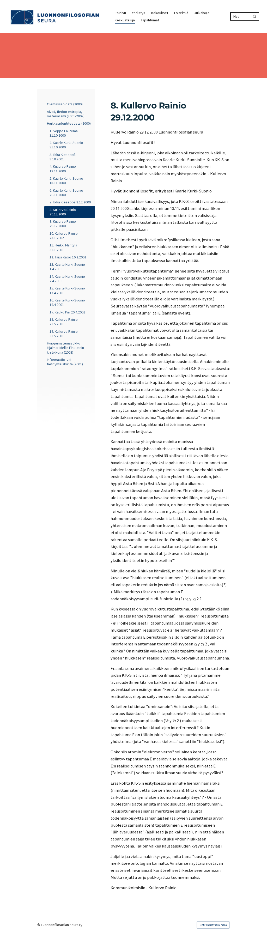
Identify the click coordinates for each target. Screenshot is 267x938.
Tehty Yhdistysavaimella (213, 925)
